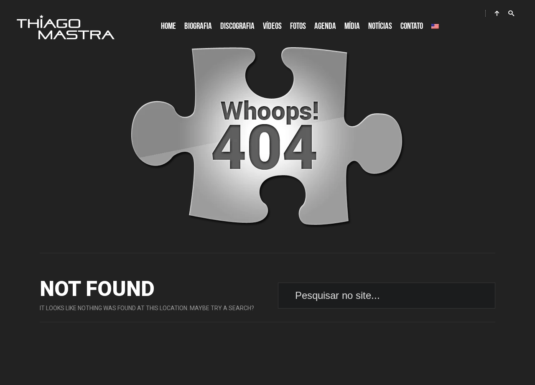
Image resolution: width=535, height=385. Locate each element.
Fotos (298, 26)
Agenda (325, 26)
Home (168, 26)
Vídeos (272, 26)
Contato (411, 26)
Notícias (380, 26)
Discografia (237, 26)
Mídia (352, 26)
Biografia (198, 26)
